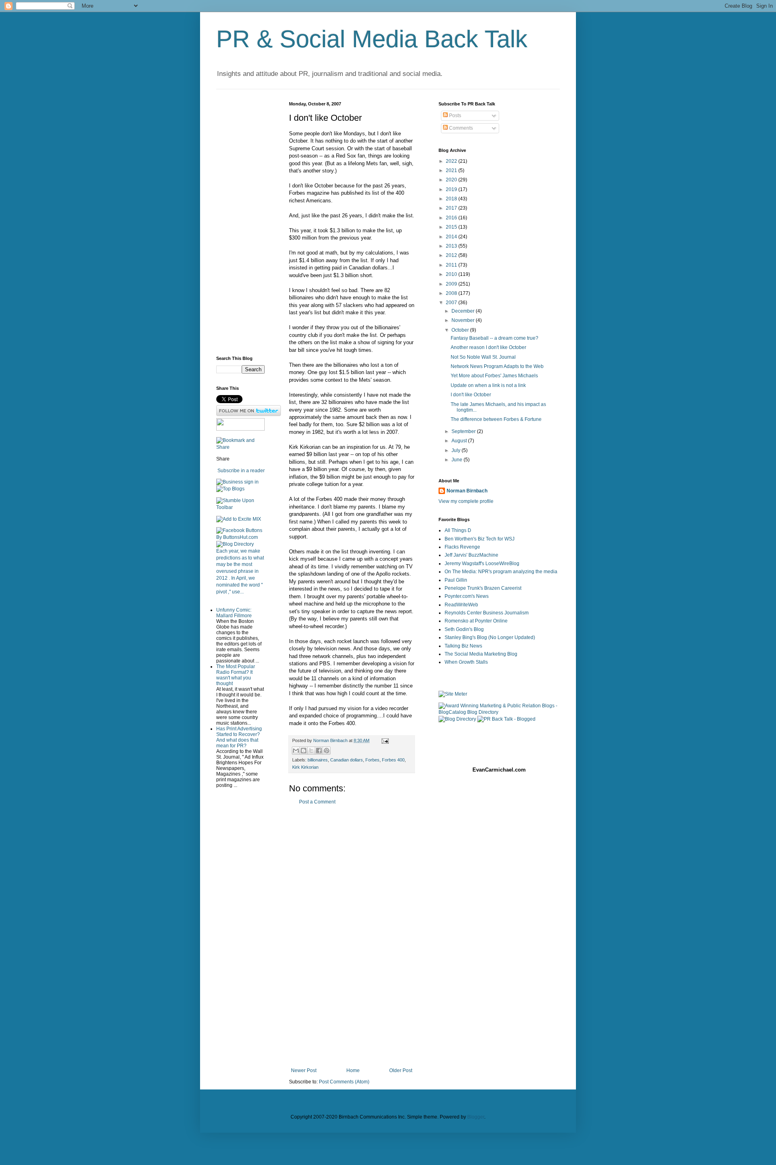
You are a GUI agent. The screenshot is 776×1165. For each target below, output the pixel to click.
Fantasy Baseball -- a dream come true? (494, 338)
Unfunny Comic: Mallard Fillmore (234, 612)
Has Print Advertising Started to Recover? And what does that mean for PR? (239, 737)
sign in (251, 482)
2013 (452, 246)
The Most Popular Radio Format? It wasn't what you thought (235, 675)
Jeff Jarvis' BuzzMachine (471, 555)
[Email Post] (384, 740)
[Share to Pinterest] (327, 751)
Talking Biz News (463, 646)
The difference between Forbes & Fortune (496, 419)
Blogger (475, 1117)
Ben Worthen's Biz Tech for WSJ (480, 539)
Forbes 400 (393, 759)
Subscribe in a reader (241, 470)
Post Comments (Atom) (344, 1082)
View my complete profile (466, 501)
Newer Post (303, 1070)
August (459, 441)
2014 (452, 237)
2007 (452, 302)
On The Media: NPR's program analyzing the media (501, 571)
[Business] (229, 482)
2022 (452, 161)
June (457, 460)
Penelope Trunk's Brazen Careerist (483, 588)
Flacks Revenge (462, 547)
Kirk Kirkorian (305, 767)
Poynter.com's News (467, 596)
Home (353, 1070)
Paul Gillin (456, 580)
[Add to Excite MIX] (238, 519)
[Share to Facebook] (319, 751)
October (460, 330)
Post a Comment (317, 802)
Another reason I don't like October (488, 347)
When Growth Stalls (466, 662)
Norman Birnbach (467, 491)
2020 (452, 180)
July (456, 450)
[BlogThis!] (303, 751)
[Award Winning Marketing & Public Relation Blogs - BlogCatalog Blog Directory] (499, 712)
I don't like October (471, 394)
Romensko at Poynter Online (476, 621)
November (463, 320)
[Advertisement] (351, 936)
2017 (452, 208)
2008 (452, 293)
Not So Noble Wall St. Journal (483, 357)
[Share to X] (311, 751)
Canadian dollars (346, 759)
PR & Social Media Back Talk (371, 39)
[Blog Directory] (235, 544)
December (463, 311)
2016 (452, 218)
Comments (460, 128)
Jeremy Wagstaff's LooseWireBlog (482, 563)
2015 (452, 227)
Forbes (372, 759)
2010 (452, 274)
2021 (452, 170)
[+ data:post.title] (240, 507)
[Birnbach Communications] (240, 429)
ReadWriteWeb (461, 605)
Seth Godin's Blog (464, 629)
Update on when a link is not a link (488, 385)
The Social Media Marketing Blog (481, 654)
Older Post (400, 1070)
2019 (452, 189)
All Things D (458, 530)
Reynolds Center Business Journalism (487, 613)
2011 (452, 265)
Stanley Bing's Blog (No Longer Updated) (490, 637)
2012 (452, 255)
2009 (452, 284)
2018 (452, 199)
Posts (454, 115)
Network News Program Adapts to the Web (497, 366)
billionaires (318, 759)
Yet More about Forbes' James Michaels (494, 376)
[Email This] (296, 751)
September (464, 431)
